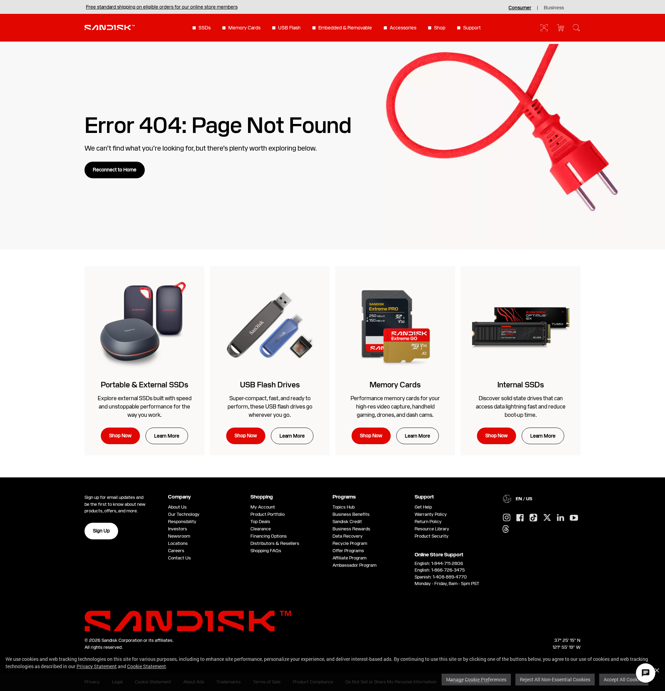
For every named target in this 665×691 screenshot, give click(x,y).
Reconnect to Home (114, 170)
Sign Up (101, 531)
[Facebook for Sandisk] (520, 518)
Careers (176, 551)
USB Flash (289, 27)
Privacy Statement (97, 666)
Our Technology (184, 514)
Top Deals (260, 521)
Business (554, 7)
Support (472, 27)
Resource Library (432, 529)
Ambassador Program (354, 565)
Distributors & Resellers (274, 543)
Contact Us (179, 558)
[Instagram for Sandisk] (507, 517)
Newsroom (179, 536)
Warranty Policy (431, 514)
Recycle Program (349, 543)
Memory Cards (244, 27)
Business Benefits (351, 514)
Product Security (432, 536)
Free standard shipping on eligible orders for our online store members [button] (162, 7)
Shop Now (120, 435)
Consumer (519, 7)
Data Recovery (347, 536)
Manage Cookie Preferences (476, 679)
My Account (262, 507)
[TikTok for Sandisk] (533, 517)
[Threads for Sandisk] (506, 529)
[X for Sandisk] (547, 517)
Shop (439, 27)
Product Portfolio (267, 514)
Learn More (166, 436)
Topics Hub (343, 507)
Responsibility (182, 521)
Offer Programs (348, 551)
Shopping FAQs (265, 551)
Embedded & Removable (345, 27)
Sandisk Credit (347, 521)
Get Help (423, 507)
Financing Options (268, 536)
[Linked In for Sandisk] (560, 518)
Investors (177, 529)
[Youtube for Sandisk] (574, 518)
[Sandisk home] (110, 27)
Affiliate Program (349, 558)
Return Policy (428, 521)
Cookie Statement (146, 666)
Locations (178, 543)
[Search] (576, 28)
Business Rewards (351, 529)
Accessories (403, 27)
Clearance (260, 529)
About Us (177, 507)
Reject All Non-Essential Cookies (555, 679)
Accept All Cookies (624, 679)
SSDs (204, 27)
